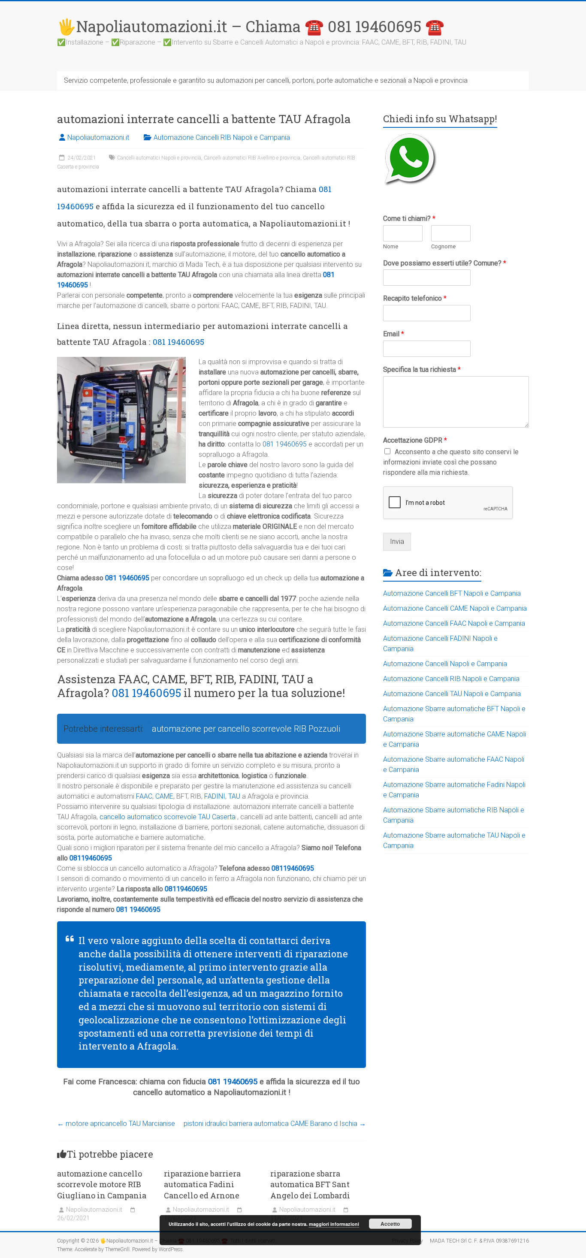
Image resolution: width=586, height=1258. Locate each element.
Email (393, 334)
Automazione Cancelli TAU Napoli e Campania (452, 694)
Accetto (390, 1224)
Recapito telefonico (415, 298)
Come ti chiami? (409, 218)
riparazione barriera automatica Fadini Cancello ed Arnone (202, 1184)
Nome (390, 246)
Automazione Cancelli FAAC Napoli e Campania (454, 623)
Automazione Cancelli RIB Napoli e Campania (222, 137)
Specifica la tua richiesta (422, 369)
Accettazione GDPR (415, 440)
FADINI (214, 796)
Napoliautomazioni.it (98, 137)
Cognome (443, 246)
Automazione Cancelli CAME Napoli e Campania (455, 608)
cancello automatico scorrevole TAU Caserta (168, 817)
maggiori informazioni (334, 1224)
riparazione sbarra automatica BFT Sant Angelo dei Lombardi (310, 1184)
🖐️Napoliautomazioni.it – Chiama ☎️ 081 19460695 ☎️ (250, 26)
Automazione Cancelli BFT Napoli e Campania (452, 593)
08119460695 (90, 858)
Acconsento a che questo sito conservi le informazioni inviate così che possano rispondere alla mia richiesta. (451, 462)
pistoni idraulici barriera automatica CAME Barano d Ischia (275, 1123)
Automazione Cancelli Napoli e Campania (445, 664)
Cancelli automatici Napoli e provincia (159, 158)
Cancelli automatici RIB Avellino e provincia (252, 158)
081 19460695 (178, 341)
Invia (397, 541)
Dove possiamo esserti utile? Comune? (444, 263)
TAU (234, 796)
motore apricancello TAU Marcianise (116, 1123)
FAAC (144, 796)
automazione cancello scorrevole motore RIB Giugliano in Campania (101, 1184)
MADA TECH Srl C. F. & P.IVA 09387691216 (479, 1241)
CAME (164, 796)
